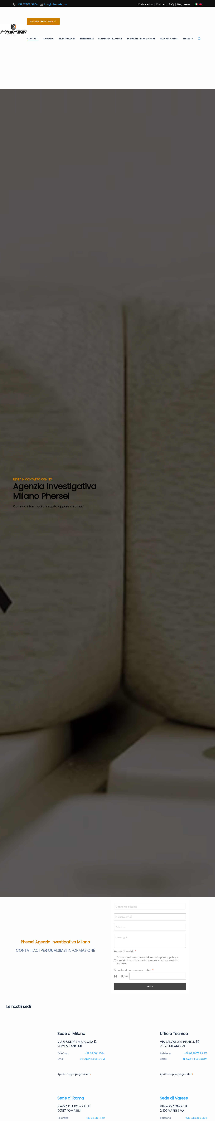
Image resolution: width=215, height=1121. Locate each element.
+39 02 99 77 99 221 (195, 1053)
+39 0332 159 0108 (196, 1118)
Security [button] (188, 38)
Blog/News (183, 4)
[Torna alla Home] (13, 30)
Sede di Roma (70, 1098)
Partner (161, 4)
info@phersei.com (55, 4)
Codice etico (145, 4)
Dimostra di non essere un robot (133, 969)
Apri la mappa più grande (72, 1074)
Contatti (32, 38)
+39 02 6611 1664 (95, 1053)
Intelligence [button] (87, 38)
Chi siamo (48, 38)
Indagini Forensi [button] (169, 38)
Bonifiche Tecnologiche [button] (141, 38)
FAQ (171, 4)
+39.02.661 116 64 (28, 4)
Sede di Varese (174, 1098)
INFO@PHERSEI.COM (92, 1059)
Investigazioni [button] (67, 38)
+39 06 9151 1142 (95, 1118)
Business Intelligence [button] (110, 38)
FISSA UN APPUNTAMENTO (43, 21)
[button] (199, 38)
